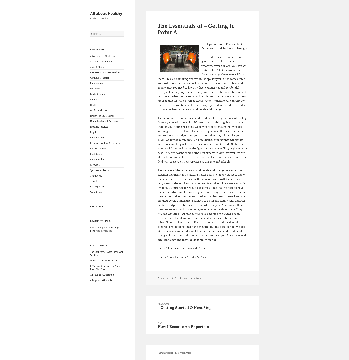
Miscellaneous (97, 137)
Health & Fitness (98, 110)
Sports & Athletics (99, 170)
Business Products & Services (105, 72)
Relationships (97, 159)
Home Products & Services (104, 121)
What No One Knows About (104, 260)
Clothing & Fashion (99, 77)
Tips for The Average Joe (103, 274)
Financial (95, 88)
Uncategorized (97, 186)
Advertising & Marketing (103, 56)
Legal (93, 132)
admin (185, 277)
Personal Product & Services (105, 143)
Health (93, 104)
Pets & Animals (98, 148)
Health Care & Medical (102, 115)
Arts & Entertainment (101, 61)
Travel (93, 181)
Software (95, 164)
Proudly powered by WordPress (174, 352)
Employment (96, 83)
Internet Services (99, 126)
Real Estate (96, 153)
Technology (96, 175)
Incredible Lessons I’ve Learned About (181, 248)
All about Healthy (106, 13)
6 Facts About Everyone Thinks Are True (182, 257)
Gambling (95, 99)
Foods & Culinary (99, 94)
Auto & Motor (97, 66)
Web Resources (98, 192)
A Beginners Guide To (101, 280)
